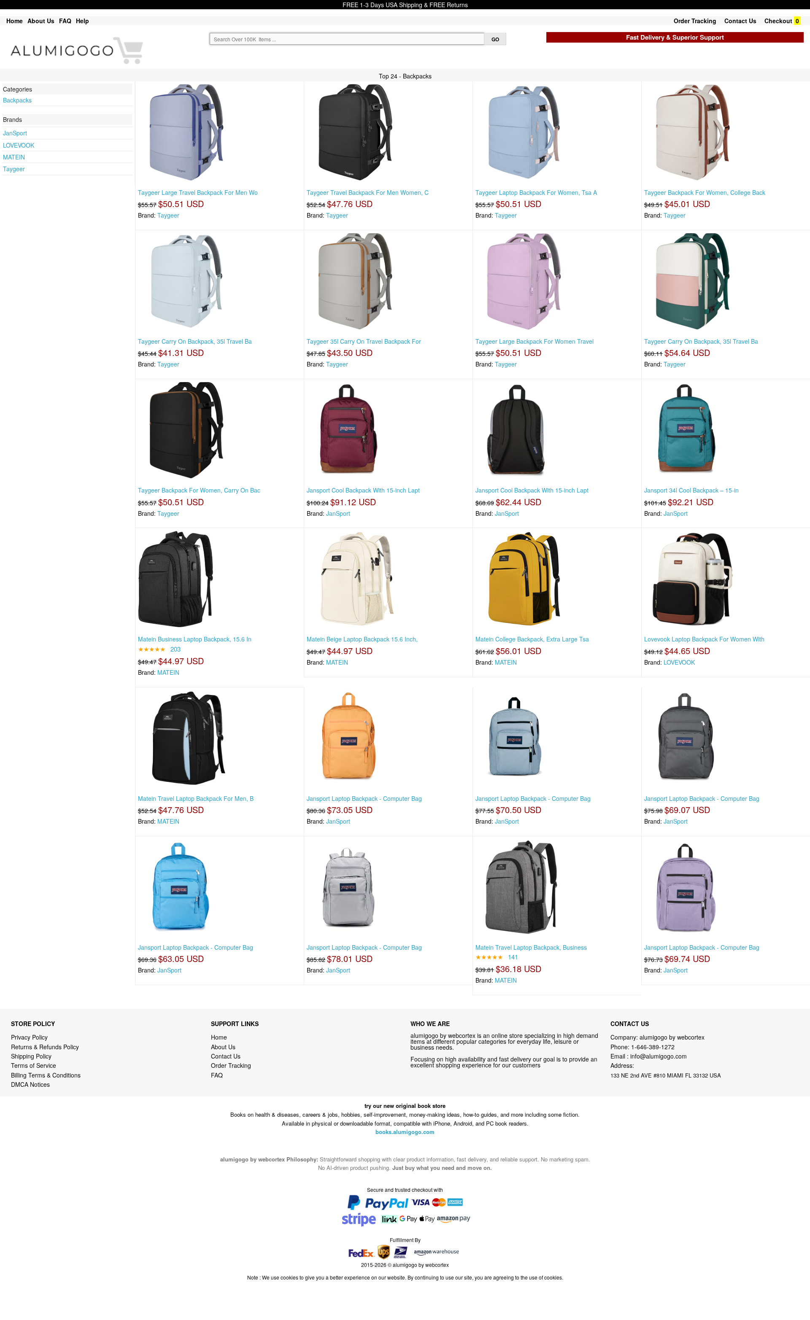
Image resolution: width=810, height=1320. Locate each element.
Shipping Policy (32, 1056)
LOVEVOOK (18, 145)
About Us (40, 20)
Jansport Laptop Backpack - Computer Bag (364, 798)
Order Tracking (695, 20)
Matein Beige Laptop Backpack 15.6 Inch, (362, 639)
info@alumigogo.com (658, 1056)
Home (14, 20)
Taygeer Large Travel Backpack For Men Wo (198, 192)
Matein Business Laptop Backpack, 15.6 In (194, 639)
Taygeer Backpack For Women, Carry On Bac (199, 490)
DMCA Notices (30, 1084)
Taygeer (14, 168)
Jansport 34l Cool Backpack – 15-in (691, 490)
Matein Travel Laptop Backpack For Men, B (196, 798)
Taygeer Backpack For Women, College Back (704, 192)
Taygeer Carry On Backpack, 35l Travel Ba (195, 341)
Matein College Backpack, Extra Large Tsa (532, 639)
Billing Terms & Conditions (46, 1075)
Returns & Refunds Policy (45, 1047)
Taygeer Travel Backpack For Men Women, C (368, 192)
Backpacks (17, 100)
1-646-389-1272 (653, 1047)
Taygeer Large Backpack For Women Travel (534, 341)
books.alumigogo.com (405, 1132)
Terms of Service (33, 1065)
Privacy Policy (29, 1037)
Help (82, 20)
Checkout (778, 20)
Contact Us (740, 20)
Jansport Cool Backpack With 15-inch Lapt (363, 490)
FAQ (65, 20)
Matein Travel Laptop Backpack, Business (531, 947)
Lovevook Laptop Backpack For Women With (704, 639)
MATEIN (14, 157)
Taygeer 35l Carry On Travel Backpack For (364, 341)
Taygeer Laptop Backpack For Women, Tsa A (536, 192)
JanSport (15, 133)
